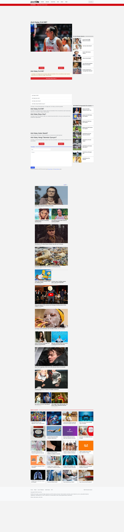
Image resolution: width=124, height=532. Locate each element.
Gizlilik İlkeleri (47, 489)
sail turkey (40, 497)
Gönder (32, 167)
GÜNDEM (42, 1)
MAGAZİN (47, 1)
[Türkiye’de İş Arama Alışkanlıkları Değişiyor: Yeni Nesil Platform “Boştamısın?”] (54, 418)
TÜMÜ (66, 1)
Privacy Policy (50, 169)
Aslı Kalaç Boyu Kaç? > (51, 78)
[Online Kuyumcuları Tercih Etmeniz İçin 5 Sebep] (38, 433)
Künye (32, 489)
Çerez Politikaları (41, 489)
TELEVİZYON (53, 1)
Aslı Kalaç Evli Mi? (35, 95)
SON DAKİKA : (33, 4)
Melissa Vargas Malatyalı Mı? (42, 4)
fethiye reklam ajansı (34, 497)
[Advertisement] (62, 13)
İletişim (35, 489)
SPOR (58, 1)
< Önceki (41, 68)
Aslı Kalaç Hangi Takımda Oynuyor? (38, 103)
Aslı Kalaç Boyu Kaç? (36, 98)
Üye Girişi (91, 1)
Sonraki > (61, 68)
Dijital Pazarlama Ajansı (88, 489)
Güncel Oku (39, 492)
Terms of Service (56, 169)
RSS (52, 489)
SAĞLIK (62, 1)
